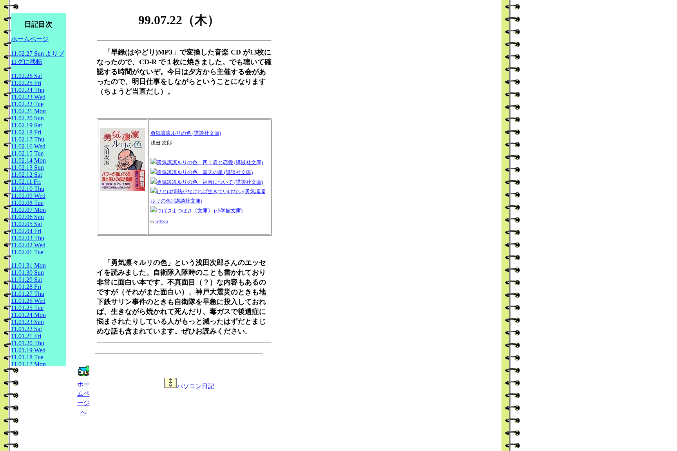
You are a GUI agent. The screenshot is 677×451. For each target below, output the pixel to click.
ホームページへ (83, 398)
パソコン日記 (195, 386)
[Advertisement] (189, 409)
